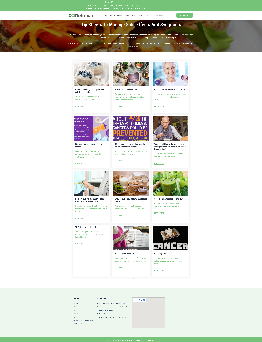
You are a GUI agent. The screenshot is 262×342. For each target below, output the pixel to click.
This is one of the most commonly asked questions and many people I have (168, 261)
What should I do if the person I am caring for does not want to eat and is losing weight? (170, 146)
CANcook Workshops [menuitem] (133, 15)
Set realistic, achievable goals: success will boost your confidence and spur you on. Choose (170, 97)
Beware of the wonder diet (126, 89)
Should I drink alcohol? (124, 253)
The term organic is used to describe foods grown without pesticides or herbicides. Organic (90, 234)
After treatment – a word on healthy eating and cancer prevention (130, 145)
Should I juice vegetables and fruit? (169, 199)
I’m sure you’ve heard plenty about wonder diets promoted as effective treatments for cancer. (129, 97)
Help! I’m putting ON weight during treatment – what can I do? (89, 200)
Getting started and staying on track (169, 89)
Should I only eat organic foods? (88, 227)
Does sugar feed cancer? (164, 253)
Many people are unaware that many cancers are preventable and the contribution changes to (89, 154)
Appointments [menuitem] (116, 15)
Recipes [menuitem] (149, 15)
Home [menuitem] (104, 15)
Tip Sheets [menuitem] (160, 15)
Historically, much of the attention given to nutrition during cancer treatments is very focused (91, 209)
